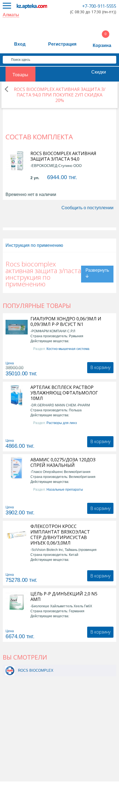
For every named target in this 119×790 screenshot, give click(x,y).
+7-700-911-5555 (99, 6)
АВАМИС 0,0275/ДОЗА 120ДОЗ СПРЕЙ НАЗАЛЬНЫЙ (62, 462)
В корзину (100, 367)
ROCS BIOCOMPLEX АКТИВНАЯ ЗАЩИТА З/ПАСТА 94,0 (63, 156)
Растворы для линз (61, 423)
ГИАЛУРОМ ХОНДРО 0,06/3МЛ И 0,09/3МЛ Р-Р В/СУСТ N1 (65, 321)
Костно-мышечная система (67, 349)
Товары (20, 74)
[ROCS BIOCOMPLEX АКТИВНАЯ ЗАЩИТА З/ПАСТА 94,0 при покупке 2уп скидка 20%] (9, 670)
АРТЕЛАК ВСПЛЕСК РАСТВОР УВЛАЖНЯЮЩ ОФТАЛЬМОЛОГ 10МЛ (64, 392)
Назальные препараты (64, 489)
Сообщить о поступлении (87, 207)
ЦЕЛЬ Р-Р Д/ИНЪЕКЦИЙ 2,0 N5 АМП (63, 596)
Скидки (98, 72)
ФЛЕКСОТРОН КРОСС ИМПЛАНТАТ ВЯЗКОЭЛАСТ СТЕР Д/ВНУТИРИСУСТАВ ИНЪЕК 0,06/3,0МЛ (60, 535)
